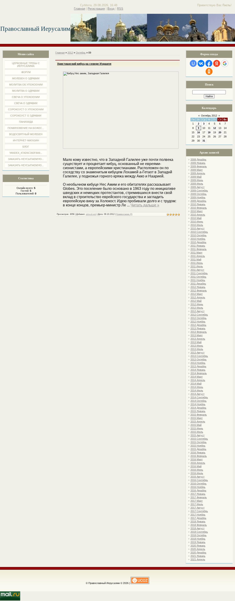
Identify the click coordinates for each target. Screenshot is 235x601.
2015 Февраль (198, 414)
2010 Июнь (196, 221)
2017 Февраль (198, 497)
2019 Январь (197, 542)
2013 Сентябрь (199, 356)
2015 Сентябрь (199, 438)
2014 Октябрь (198, 400)
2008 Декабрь (198, 159)
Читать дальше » (145, 205)
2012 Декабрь (198, 325)
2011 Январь (197, 245)
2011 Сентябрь (199, 273)
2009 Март (196, 169)
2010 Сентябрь (199, 232)
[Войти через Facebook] (208, 63)
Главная (79, 8)
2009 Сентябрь (199, 190)
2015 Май (195, 425)
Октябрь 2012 (209, 115)
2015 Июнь (196, 428)
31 (203, 140)
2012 (70, 52)
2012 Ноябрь (197, 321)
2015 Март (196, 418)
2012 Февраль (198, 290)
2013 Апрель (197, 338)
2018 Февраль (198, 525)
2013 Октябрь (198, 359)
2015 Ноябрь (197, 445)
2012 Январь (197, 287)
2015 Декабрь (198, 449)
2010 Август (197, 228)
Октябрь (81, 52)
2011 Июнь (196, 263)
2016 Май (195, 466)
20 (219, 132)
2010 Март (196, 211)
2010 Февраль (198, 207)
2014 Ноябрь (197, 404)
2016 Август (197, 476)
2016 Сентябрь (199, 480)
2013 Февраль (198, 331)
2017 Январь (197, 494)
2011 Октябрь (198, 276)
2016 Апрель (197, 462)
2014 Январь (197, 369)
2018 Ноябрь (197, 538)
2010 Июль (196, 225)
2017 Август (197, 507)
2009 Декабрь (198, 200)
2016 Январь (197, 452)
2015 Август (197, 435)
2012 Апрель (197, 297)
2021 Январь (197, 556)
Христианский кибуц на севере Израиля (84, 64)
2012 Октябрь (198, 318)
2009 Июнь (196, 180)
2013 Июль (196, 349)
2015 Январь (197, 411)
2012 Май (195, 300)
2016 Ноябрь (197, 487)
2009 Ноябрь (197, 197)
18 (209, 132)
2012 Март (196, 294)
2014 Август (197, 394)
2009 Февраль (198, 166)
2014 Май (195, 383)
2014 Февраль (198, 373)
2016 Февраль (198, 456)
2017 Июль (196, 504)
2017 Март (196, 500)
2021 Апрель (197, 559)
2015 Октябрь (198, 442)
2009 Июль (196, 183)
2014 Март (196, 376)
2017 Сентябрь (199, 511)
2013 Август (197, 352)
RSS (120, 8)
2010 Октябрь (198, 235)
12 (214, 128)
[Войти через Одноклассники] (209, 71)
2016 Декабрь (198, 490)
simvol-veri (91, 214)
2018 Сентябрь (199, 531)
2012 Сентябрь (199, 314)
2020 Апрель (197, 549)
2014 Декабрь (198, 407)
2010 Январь (197, 204)
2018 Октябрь (198, 535)
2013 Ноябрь (197, 363)
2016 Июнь (196, 469)
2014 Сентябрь (199, 397)
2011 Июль (196, 266)
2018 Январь (197, 521)
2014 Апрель (197, 380)
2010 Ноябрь (197, 238)
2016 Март (196, 459)
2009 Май (195, 176)
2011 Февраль (198, 249)
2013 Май (195, 342)
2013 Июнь (196, 345)
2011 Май (195, 259)
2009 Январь (197, 163)
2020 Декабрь (198, 552)
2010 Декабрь (198, 242)
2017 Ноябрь (197, 514)
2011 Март (196, 252)
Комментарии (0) (124, 214)
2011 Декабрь (198, 283)
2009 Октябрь (198, 194)
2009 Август (197, 187)
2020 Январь (197, 545)
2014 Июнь (196, 387)
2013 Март (196, 335)
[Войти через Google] (224, 63)
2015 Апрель (197, 421)
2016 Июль (196, 473)
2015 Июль (196, 431)
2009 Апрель (197, 173)
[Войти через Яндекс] (216, 63)
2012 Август (197, 311)
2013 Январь (197, 328)
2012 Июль (196, 307)
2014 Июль (196, 390)
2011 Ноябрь (197, 280)
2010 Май (195, 218)
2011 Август (197, 269)
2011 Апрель (197, 256)
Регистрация (96, 8)
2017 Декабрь (198, 518)
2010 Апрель (197, 214)
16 (198, 132)
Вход (111, 8)
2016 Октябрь (198, 483)
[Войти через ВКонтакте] (201, 63)
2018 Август (197, 528)
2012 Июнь (196, 304)
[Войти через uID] (193, 63)
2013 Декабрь (198, 366)
